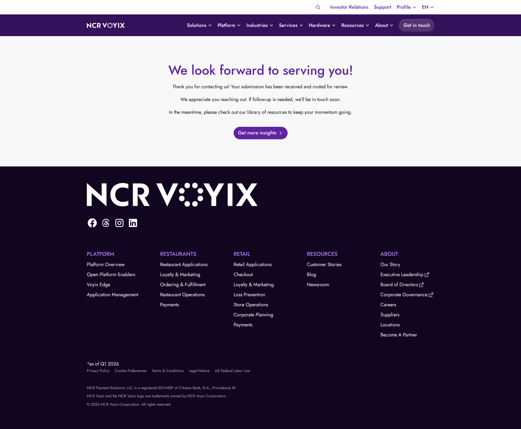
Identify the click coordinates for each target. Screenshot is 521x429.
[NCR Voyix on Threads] (105, 222)
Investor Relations (349, 7)
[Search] (318, 7)
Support (382, 7)
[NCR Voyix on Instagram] (119, 222)
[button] (407, 7)
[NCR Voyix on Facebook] (92, 222)
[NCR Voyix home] (106, 25)
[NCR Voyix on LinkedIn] (133, 222)
